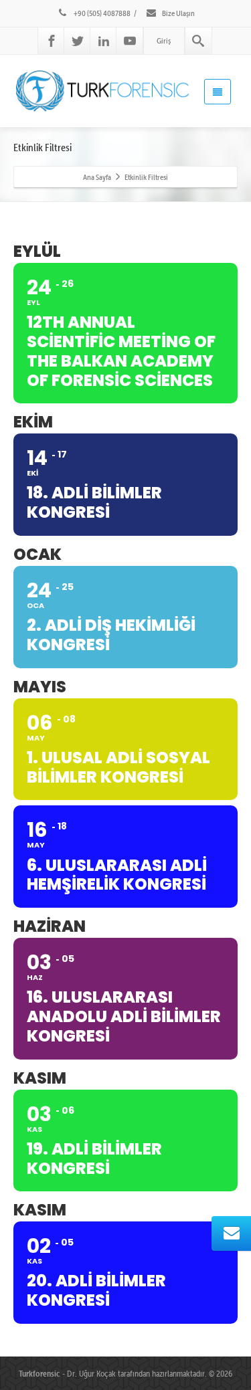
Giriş (164, 40)
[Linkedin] (103, 40)
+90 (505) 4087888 (101, 13)
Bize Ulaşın (178, 13)
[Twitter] (77, 40)
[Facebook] (51, 40)
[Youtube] (129, 40)
